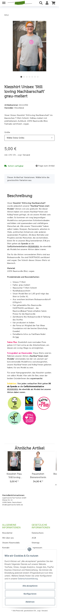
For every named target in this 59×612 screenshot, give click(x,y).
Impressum (37, 547)
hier (17, 337)
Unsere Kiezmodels (11, 543)
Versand (26, 155)
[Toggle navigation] (3, 1)
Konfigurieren (30, 594)
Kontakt (5, 547)
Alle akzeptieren (30, 586)
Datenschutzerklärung (28, 578)
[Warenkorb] (53, 3)
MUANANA (33, 246)
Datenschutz (37, 533)
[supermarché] (20, 3)
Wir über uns (8, 538)
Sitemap (36, 543)
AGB (34, 538)
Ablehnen (30, 602)
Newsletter (7, 533)
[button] (41, 3)
